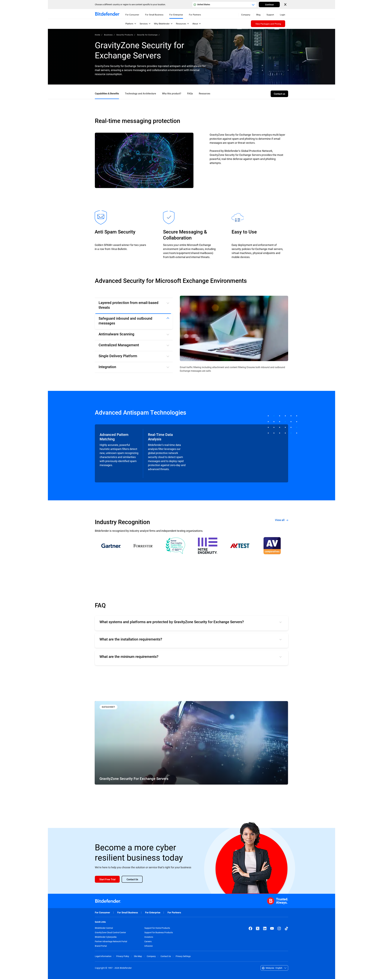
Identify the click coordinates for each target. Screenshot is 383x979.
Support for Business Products (158, 932)
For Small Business (127, 912)
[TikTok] (286, 928)
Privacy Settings (183, 956)
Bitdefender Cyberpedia (106, 937)
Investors (148, 937)
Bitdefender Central (104, 928)
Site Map (138, 956)
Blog (258, 14)
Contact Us (166, 956)
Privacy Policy (122, 956)
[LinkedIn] (265, 928)
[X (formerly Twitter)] (257, 928)
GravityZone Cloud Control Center (110, 932)
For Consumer (102, 912)
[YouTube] (272, 928)
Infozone (148, 946)
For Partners (174, 912)
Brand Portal (101, 946)
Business (108, 35)
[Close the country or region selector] (285, 4)
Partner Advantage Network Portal (111, 941)
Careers (148, 941)
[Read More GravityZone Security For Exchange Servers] (191, 743)
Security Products (124, 35)
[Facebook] (250, 928)
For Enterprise (152, 912)
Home (97, 35)
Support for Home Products (157, 928)
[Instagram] (279, 928)
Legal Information (103, 956)
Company (151, 956)
